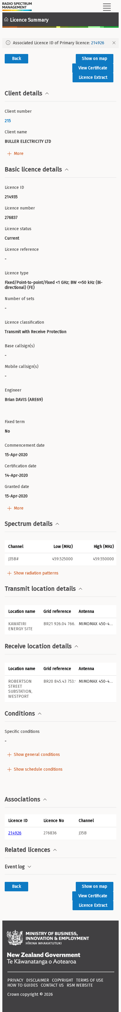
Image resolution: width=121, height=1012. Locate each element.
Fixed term (15, 421)
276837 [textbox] (11, 217)
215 (8, 120)
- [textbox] (5, 258)
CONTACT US (52, 985)
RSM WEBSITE (80, 985)
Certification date (20, 466)
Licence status (18, 228)
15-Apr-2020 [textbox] (16, 454)
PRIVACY (15, 980)
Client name (16, 132)
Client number (18, 111)
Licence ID (14, 187)
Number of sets (19, 298)
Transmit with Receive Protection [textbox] (35, 331)
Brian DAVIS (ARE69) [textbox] (24, 399)
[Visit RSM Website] (17, 7)
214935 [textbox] (11, 196)
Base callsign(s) (20, 345)
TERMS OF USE (89, 980)
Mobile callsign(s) (21, 366)
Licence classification (24, 322)
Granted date (17, 486)
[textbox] (60, 120)
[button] (22, 546)
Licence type (16, 273)
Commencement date (25, 445)
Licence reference (22, 249)
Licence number (20, 208)
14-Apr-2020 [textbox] (16, 475)
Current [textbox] (12, 238)
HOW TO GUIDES (22, 985)
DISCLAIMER (37, 980)
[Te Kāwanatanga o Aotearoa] (60, 959)
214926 (97, 42)
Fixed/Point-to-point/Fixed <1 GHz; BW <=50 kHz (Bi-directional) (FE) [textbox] (53, 285)
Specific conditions (22, 731)
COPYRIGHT (62, 980)
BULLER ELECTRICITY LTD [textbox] (28, 141)
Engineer (13, 390)
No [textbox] (7, 431)
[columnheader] (22, 820)
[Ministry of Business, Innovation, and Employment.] (60, 938)
